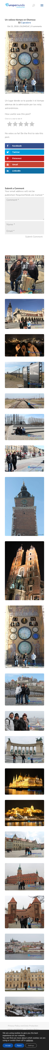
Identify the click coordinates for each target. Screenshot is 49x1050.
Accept (7, 1045)
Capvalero (26, 22)
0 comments (36, 26)
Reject (19, 1045)
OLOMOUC (25, 26)
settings (29, 1040)
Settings (31, 1045)
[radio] (9, 124)
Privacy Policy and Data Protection (23, 1025)
